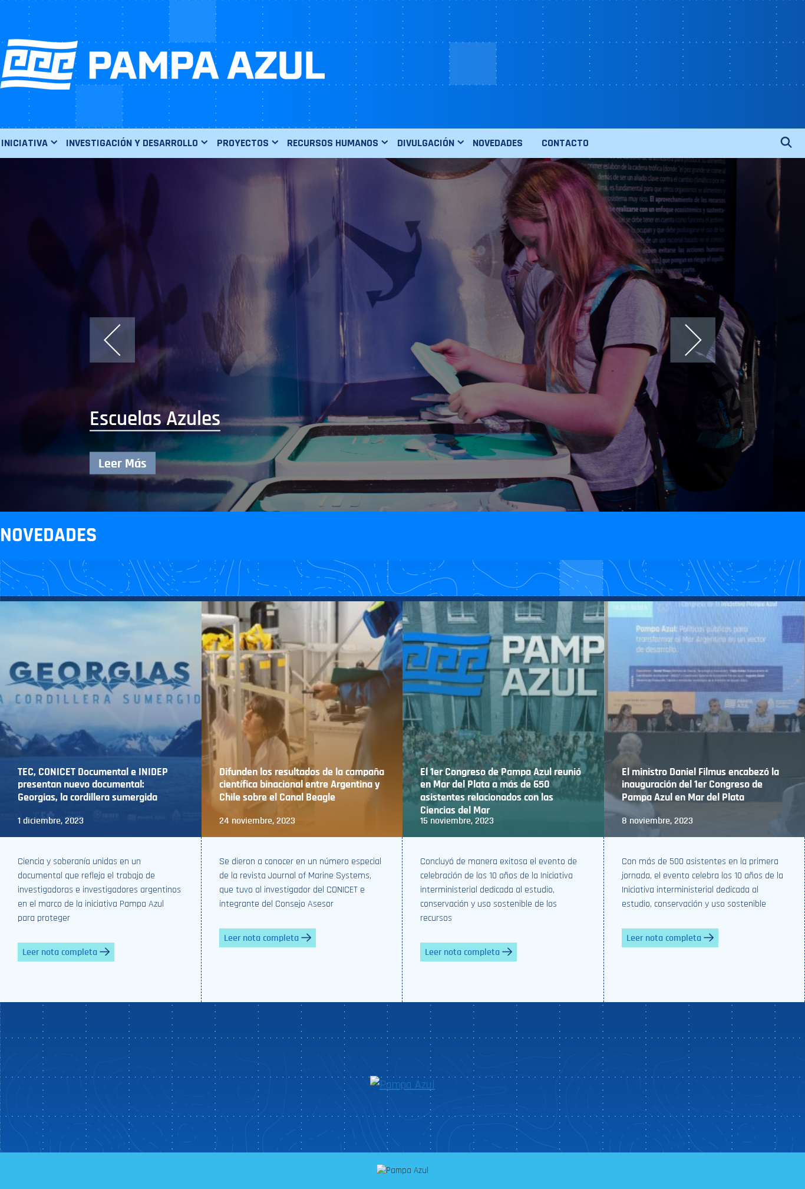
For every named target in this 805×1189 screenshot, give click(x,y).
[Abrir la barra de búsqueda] (792, 143)
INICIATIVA (24, 143)
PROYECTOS (243, 143)
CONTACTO (565, 143)
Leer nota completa (59, 952)
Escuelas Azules (155, 419)
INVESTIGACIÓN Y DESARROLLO (132, 143)
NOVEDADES (498, 143)
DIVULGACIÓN (425, 143)
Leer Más (122, 463)
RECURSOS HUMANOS (332, 143)
